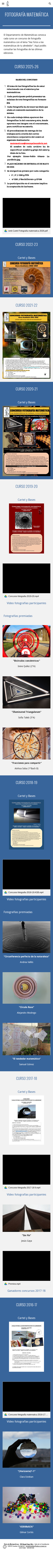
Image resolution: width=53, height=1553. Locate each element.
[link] (26, 216)
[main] (26, 14)
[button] (3, 3)
